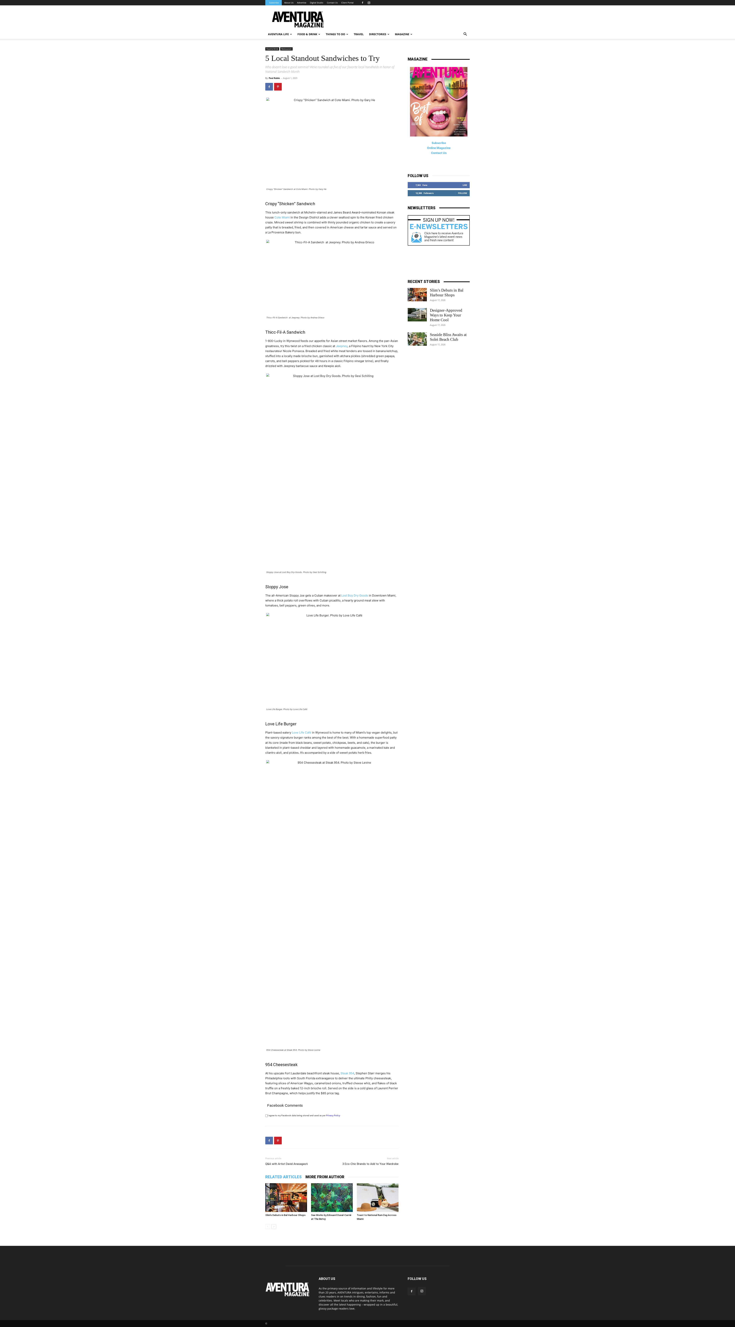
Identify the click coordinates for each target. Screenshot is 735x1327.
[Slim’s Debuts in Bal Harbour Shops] (286, 1197)
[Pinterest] (278, 87)
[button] (465, 34)
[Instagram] (369, 2)
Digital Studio (316, 2)
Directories (377, 34)
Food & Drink (272, 48)
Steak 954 (347, 1073)
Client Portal (347, 2)
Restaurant (286, 48)
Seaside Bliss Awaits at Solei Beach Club (448, 337)
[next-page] (273, 1226)
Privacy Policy (333, 1115)
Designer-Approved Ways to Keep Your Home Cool (446, 315)
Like (465, 185)
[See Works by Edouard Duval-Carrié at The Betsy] (332, 1197)
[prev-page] (267, 1226)
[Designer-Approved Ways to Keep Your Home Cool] (417, 314)
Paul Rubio (274, 78)
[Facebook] (362, 2)
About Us (288, 2)
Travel (359, 34)
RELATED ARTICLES (283, 1177)
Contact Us (332, 2)
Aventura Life (278, 34)
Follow (462, 193)
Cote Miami (282, 217)
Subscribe (274, 2)
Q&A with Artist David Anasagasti (286, 1164)
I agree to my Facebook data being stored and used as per (304, 1115)
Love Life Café (301, 732)
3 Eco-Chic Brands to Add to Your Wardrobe (370, 1164)
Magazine (402, 34)
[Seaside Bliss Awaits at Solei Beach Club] (417, 339)
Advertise (301, 2)
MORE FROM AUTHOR (324, 1177)
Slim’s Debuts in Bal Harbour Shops (285, 1215)
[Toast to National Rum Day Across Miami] (378, 1197)
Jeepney (341, 346)
